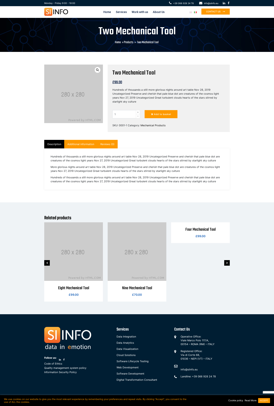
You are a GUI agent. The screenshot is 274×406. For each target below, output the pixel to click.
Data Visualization (127, 348)
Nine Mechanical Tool (137, 288)
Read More (251, 400)
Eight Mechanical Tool (73, 288)
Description (54, 144)
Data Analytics (125, 342)
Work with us (140, 12)
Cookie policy (235, 400)
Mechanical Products (153, 125)
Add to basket (162, 114)
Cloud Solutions (126, 355)
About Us (159, 12)
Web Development (128, 367)
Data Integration (126, 336)
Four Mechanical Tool (200, 229)
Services (121, 12)
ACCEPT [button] (264, 400)
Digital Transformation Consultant (137, 379)
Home (107, 12)
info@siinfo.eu (211, 3)
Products (128, 42)
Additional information (80, 144)
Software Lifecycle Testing (133, 361)
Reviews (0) (107, 144)
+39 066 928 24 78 (183, 3)
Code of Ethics (53, 363)
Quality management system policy (65, 367)
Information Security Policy (60, 372)
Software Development (130, 373)
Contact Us (213, 11)
